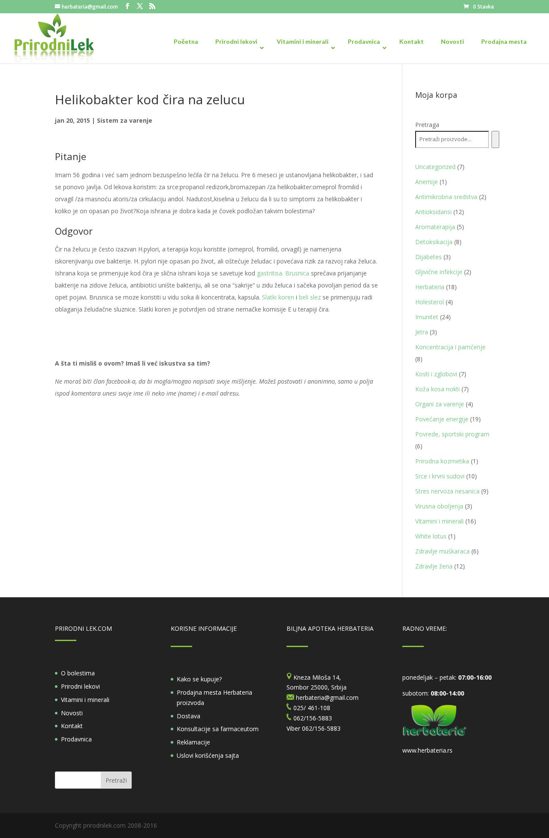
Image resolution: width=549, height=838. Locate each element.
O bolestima (78, 673)
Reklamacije (193, 742)
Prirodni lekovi (80, 686)
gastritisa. (270, 273)
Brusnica (297, 273)
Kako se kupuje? (199, 679)
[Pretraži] (495, 139)
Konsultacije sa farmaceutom (218, 729)
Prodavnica (76, 739)
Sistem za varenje (124, 120)
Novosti (72, 713)
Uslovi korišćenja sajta (208, 755)
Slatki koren (278, 297)
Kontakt (72, 726)
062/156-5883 (321, 728)
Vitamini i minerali (85, 700)
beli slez (311, 297)
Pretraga (427, 125)
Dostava (188, 716)
